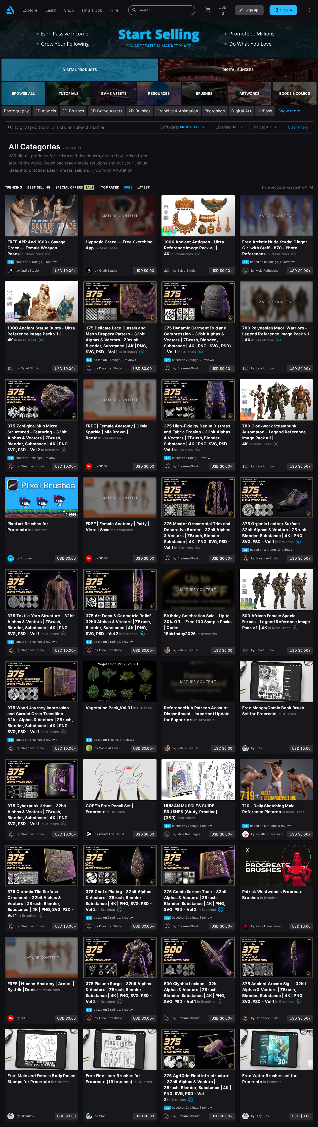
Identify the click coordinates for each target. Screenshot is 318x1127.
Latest (143, 187)
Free (128, 187)
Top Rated (110, 187)
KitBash (265, 110)
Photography (16, 110)
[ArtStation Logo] (10, 10)
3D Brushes (73, 110)
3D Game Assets (106, 110)
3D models (45, 110)
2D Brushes (139, 110)
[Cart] (208, 10)
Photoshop (214, 110)
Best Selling (39, 187)
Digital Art (241, 110)
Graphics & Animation (177, 110)
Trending (13, 187)
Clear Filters (298, 127)
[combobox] (161, 10)
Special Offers (74, 187)
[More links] (309, 10)
